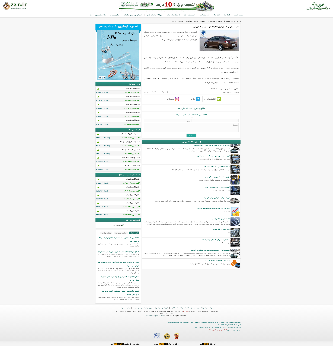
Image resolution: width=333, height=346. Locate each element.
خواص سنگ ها (115, 15)
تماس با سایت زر (196, 308)
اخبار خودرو (211, 21)
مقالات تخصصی (100, 15)
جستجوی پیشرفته (149, 308)
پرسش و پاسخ (137, 308)
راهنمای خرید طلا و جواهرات (133, 15)
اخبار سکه (216, 15)
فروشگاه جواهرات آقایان (154, 15)
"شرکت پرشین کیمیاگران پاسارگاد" (217, 330)
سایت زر (185, 311)
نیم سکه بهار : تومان (207, 344)
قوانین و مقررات (126, 308)
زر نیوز (239, 21)
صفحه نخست (238, 15)
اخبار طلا (227, 15)
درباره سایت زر (207, 308)
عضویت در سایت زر (162, 308)
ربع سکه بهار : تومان (166, 344)
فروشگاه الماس (204, 15)
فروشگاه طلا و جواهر (173, 15)
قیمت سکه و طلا (189, 15)
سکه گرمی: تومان (124, 344)
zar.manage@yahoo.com (155, 316)
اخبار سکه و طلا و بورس (225, 21)
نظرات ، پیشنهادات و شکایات (179, 308)
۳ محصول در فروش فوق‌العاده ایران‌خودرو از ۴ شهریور (188, 21)
